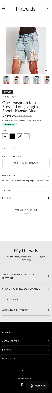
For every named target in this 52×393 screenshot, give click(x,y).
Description (8, 175)
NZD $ (25, 370)
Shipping (6, 190)
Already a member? (15, 310)
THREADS (24, 379)
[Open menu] (6, 8)
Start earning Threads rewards (18, 276)
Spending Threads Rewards (21, 288)
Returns (6, 198)
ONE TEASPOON (9, 97)
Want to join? (12, 299)
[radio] (5, 136)
